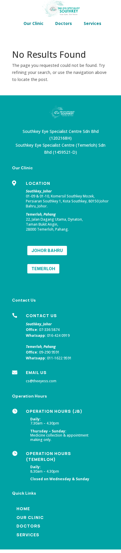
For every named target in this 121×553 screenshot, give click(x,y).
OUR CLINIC (30, 517)
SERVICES (27, 534)
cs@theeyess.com (41, 380)
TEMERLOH (43, 268)
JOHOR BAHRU (47, 250)
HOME (23, 508)
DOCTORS (28, 526)
